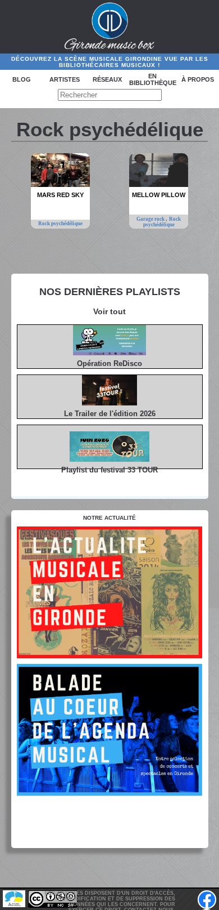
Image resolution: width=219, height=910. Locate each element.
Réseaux (107, 79)
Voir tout (109, 311)
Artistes (64, 79)
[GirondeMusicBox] (109, 27)
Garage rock (151, 219)
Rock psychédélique (60, 223)
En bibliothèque (152, 79)
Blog (21, 79)
